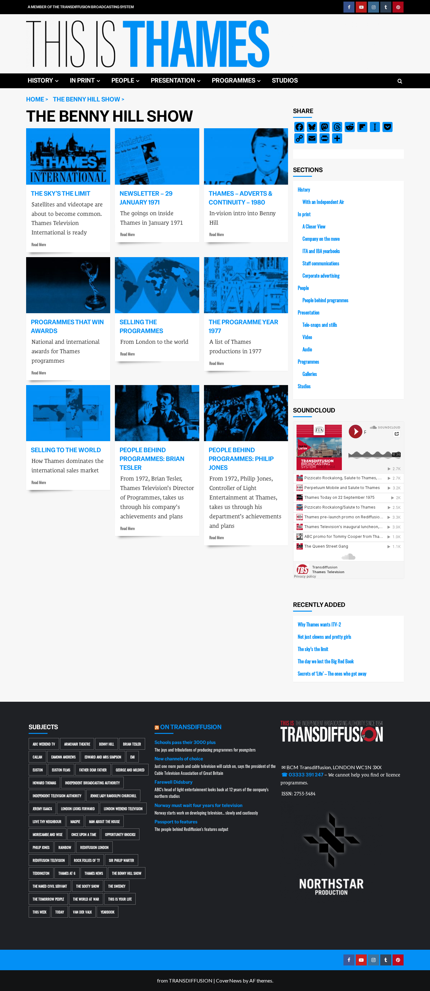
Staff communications (321, 263)
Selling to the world (66, 450)
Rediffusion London (94, 847)
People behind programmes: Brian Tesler (152, 459)
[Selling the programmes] (157, 285)
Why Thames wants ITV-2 (319, 624)
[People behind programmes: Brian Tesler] (157, 413)
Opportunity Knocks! (120, 834)
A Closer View (314, 226)
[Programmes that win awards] (68, 285)
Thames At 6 (67, 873)
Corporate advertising (321, 275)
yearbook (107, 911)
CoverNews (229, 980)
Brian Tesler (132, 743)
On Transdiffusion (191, 727)
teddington (41, 873)
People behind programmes (325, 299)
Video (307, 336)
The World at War (86, 899)
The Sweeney (116, 886)
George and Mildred (130, 769)
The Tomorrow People (48, 899)
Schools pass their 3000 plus (185, 742)
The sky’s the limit (60, 194)
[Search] (400, 81)
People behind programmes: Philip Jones (241, 459)
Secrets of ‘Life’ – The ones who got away (332, 673)
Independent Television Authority (57, 795)
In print (82, 80)
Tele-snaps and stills (320, 324)
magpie (75, 821)
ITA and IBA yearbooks (321, 250)
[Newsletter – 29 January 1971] (157, 156)
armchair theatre (77, 743)
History (40, 80)
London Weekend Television (123, 808)
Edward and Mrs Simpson (103, 756)
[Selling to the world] (68, 413)
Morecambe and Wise (47, 834)
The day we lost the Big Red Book (326, 661)
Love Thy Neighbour (47, 821)
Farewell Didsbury (174, 782)
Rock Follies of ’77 (87, 860)
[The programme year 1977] (246, 285)
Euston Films (61, 769)
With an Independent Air (323, 201)
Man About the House (104, 821)
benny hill (106, 743)
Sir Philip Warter (121, 860)
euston (38, 769)
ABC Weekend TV (44, 743)
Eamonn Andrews (63, 756)
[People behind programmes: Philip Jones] (246, 413)
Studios (285, 80)
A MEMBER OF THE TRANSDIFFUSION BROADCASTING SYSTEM (81, 7)
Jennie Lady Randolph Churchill (113, 795)
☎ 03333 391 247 (302, 775)
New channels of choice (179, 759)
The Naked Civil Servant (50, 886)
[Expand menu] (56, 81)
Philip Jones (41, 847)
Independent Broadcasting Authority (92, 782)
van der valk (82, 911)
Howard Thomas (44, 782)
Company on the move (321, 238)
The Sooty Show (87, 886)
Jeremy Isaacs (42, 808)
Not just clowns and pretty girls (324, 636)
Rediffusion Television (49, 860)
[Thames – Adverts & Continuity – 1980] (246, 156)
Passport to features (176, 822)
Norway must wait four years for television (198, 805)
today (59, 911)
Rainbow (65, 847)
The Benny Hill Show (126, 873)
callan (37, 756)
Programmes (233, 80)
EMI (132, 756)
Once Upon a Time (83, 834)
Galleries (310, 373)
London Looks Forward (78, 808)
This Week (39, 911)
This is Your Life (120, 899)
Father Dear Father (93, 769)
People (122, 80)
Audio (307, 349)
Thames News (94, 873)
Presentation (173, 80)
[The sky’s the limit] (68, 156)
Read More (38, 244)
